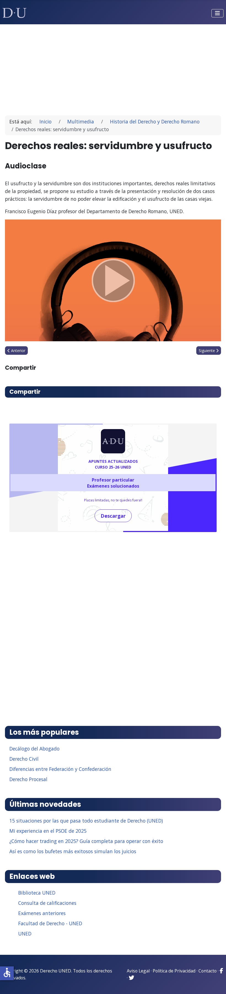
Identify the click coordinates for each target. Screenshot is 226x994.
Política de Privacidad (174, 971)
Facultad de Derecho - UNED (50, 923)
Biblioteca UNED (36, 892)
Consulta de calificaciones (47, 903)
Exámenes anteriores (42, 913)
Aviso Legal (138, 971)
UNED (24, 933)
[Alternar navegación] (217, 13)
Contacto (207, 971)
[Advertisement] (113, 67)
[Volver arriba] (216, 983)
